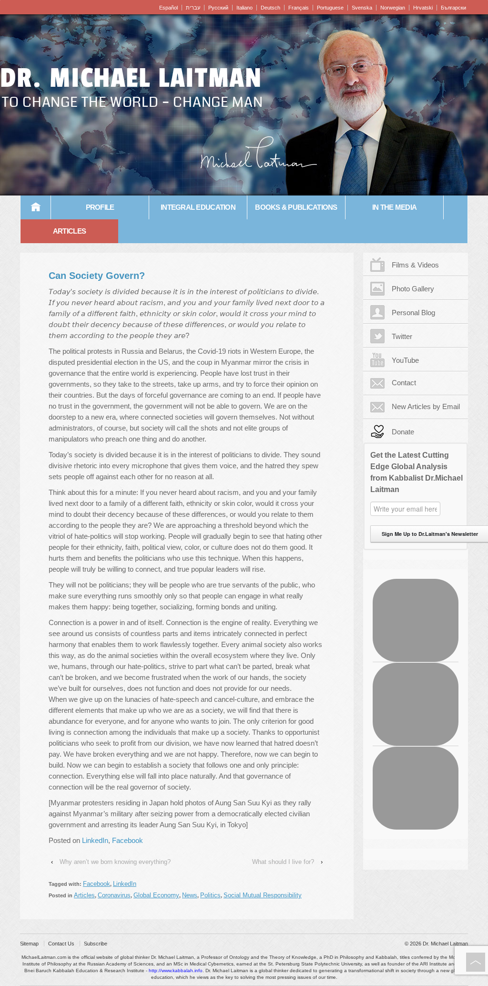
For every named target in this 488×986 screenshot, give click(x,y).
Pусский (218, 7)
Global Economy (156, 895)
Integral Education (198, 207)
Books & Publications (296, 207)
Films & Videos (415, 265)
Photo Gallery (413, 289)
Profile (100, 207)
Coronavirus (114, 895)
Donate (403, 432)
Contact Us (61, 943)
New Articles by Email (426, 406)
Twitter (402, 336)
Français (298, 7)
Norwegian (392, 7)
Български (453, 7)
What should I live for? (283, 861)
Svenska (362, 7)
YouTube (405, 360)
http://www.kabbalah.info (176, 970)
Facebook (127, 840)
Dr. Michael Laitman (131, 78)
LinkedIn (95, 840)
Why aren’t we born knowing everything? (115, 861)
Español (168, 7)
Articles (69, 231)
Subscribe (95, 943)
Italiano (244, 7)
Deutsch (270, 7)
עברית (193, 7)
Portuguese (330, 7)
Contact (404, 383)
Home (35, 207)
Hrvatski (423, 7)
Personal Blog (413, 312)
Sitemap (29, 943)
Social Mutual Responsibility (263, 895)
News (189, 895)
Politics (210, 895)
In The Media (394, 207)
